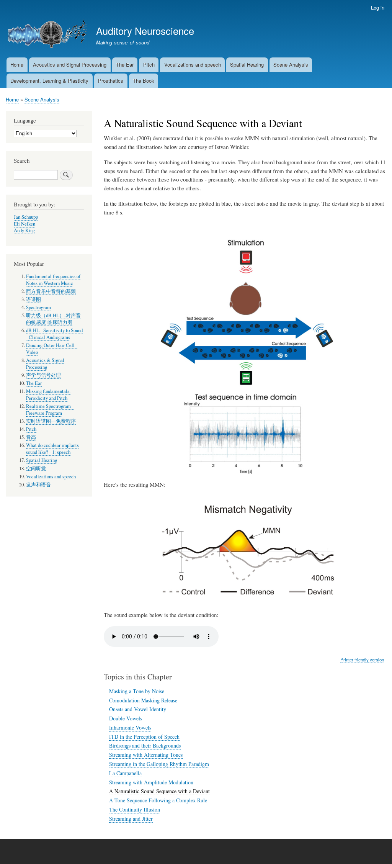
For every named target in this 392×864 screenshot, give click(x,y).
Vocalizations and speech (192, 64)
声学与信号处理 (43, 375)
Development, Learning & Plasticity (49, 80)
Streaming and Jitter (131, 818)
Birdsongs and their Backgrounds (145, 745)
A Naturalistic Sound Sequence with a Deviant (159, 791)
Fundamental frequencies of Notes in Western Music (53, 279)
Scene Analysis (290, 64)
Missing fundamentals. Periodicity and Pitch (48, 394)
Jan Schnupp (26, 217)
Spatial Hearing (247, 64)
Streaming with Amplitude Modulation (151, 782)
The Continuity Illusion (134, 809)
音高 (31, 437)
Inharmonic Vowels (130, 727)
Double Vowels (125, 718)
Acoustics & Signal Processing (45, 363)
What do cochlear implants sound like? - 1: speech (52, 448)
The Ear (125, 64)
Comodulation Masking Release (143, 700)
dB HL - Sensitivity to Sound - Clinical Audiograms (54, 333)
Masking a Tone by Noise (136, 691)
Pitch (149, 64)
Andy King (24, 230)
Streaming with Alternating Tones (146, 754)
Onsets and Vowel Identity (137, 709)
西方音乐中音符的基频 (51, 291)
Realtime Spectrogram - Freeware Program (50, 409)
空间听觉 (36, 468)
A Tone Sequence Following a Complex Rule (158, 800)
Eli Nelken (24, 224)
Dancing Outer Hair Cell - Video (51, 348)
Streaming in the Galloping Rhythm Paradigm (159, 763)
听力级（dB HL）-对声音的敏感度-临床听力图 (53, 319)
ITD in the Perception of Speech (144, 736)
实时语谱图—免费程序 (51, 421)
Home (16, 64)
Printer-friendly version (362, 659)
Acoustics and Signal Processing (69, 64)
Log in (377, 7)
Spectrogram (38, 307)
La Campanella (125, 773)
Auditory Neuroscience (145, 31)
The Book (143, 80)
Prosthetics (110, 80)
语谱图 (33, 299)
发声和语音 (38, 484)
